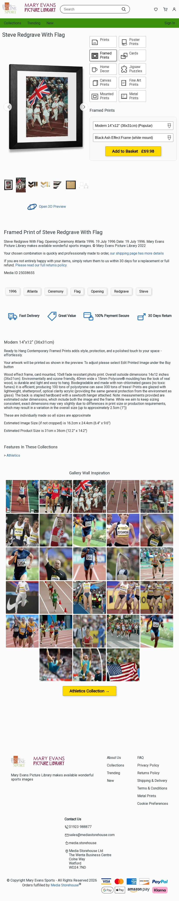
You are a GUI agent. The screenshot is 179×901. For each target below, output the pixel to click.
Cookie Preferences (152, 803)
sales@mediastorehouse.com (92, 835)
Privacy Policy (148, 765)
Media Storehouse (65, 885)
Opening (97, 291)
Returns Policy (148, 773)
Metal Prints (146, 796)
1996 (13, 291)
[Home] (29, 14)
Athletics (13, 455)
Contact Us (73, 819)
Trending (33, 23)
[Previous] (7, 107)
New (49, 23)
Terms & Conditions (152, 788)
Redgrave (121, 291)
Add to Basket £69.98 (133, 151)
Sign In (170, 23)
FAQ (140, 758)
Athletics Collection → (89, 690)
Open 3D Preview (52, 206)
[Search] (123, 9)
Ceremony (56, 291)
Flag (77, 291)
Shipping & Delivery (152, 781)
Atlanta (32, 291)
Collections (12, 23)
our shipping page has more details (137, 253)
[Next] (84, 107)
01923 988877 (80, 827)
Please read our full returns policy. (41, 265)
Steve (143, 291)
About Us (114, 758)
